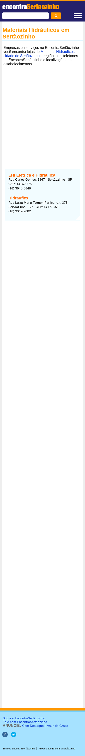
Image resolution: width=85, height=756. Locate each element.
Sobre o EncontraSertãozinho (24, 718)
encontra (30, 6)
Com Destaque (33, 725)
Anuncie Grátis (57, 725)
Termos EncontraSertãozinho (19, 748)
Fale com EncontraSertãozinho (25, 722)
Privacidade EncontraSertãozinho (57, 748)
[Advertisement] (42, 109)
